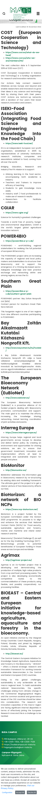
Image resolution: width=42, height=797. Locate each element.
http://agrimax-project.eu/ (19, 560)
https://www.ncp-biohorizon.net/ (22, 509)
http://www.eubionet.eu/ (18, 397)
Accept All (20, 792)
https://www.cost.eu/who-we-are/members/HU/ (20, 59)
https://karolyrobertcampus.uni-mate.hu (19, 746)
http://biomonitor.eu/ (16, 470)
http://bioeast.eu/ (14, 653)
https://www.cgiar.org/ (17, 212)
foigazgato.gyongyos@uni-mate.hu (20, 750)
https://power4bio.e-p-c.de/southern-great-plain (18, 292)
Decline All (32, 792)
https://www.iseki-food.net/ (19, 143)
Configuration (7, 792)
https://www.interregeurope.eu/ (21, 432)
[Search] (4, 14)
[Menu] (38, 14)
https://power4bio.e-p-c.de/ (20, 241)
